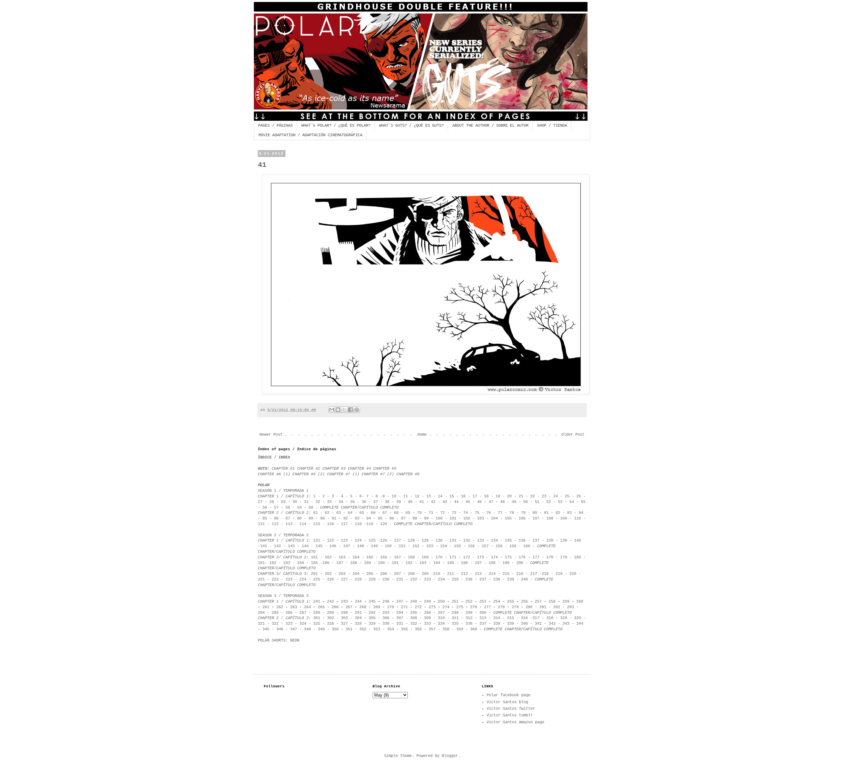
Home (422, 434)
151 (402, 546)
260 (579, 601)
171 (452, 557)
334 (440, 623)
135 (508, 540)
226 (330, 579)
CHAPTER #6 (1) (274, 474)
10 (394, 496)
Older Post (573, 434)
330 (385, 623)
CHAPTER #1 (283, 468)
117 (344, 524)
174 (494, 557)
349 (321, 629)
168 (411, 557)
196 (464, 563)
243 (344, 601)
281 (542, 607)
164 (355, 557)
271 (403, 607)
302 (330, 618)
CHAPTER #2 (309, 468)
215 (505, 574)
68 (396, 513)
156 (471, 546)
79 (523, 513)
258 (552, 601)
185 (314, 563)
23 (544, 496)
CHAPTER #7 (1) (344, 474)
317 (535, 618)
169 (425, 557)
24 (555, 496)
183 (286, 563)
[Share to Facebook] (350, 409)
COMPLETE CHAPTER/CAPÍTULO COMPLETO (359, 507)
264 (307, 607)
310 (441, 618)
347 (293, 629)
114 (302, 524)
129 (425, 540)
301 (316, 618)
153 (429, 546)
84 (581, 513)
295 (413, 613)
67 (383, 513)
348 (307, 629)
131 (452, 540)
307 (399, 618)
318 (549, 618)
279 (515, 607)
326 (330, 623)
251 (455, 601)
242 (330, 601)
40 (410, 502)
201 (314, 574)
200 (519, 563)
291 (358, 613)
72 (442, 513)
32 (318, 502)
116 (330, 524)
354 (390, 629)
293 (385, 613)
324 (302, 623)
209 (425, 574)
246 (385, 601)
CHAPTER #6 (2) (308, 474)
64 (350, 513)
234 (441, 579)
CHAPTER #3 (334, 468)
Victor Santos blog (507, 702)
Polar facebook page (508, 695)
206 (383, 574)
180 (577, 557)
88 (299, 518)
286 (289, 613)
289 (330, 613)
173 (480, 557)
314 (496, 618)
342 (552, 623)
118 (358, 524)
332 (413, 623)
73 (454, 513)
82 (558, 513)
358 (445, 629)
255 (510, 601)
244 (358, 601)
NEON (294, 640)
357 (432, 629)
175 (508, 557)
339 (510, 623)
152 (417, 546)
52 (548, 502)
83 (569, 513)
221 (261, 579)
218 (545, 574)
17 (474, 496)
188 (353, 563)
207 (397, 574)
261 (265, 607)
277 (487, 607)
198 (492, 563)
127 (397, 540)
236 (469, 579)
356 (418, 629)
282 (556, 607)
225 (316, 579)
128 (411, 540)
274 (445, 607)
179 (562, 557)
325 (316, 623)
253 (482, 601)
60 (311, 507)
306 (385, 618)
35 (352, 502)
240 (524, 579)
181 (261, 563)
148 (360, 546)
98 (414, 518)
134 (494, 540)
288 (316, 613)
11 (405, 496)
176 (522, 557)
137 (535, 540)
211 (450, 574)
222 (274, 579)
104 (494, 518)
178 (549, 557)
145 (319, 546)
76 (489, 513)
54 (571, 502)
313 (482, 618)
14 (440, 496)
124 (358, 540)
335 (455, 623)
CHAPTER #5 (384, 468)
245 (372, 601)
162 (328, 557)
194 (436, 563)
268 (362, 607)
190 (381, 563)
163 (342, 557)
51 (537, 502)
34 (341, 502)
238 (496, 579)
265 (321, 607)
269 (376, 607)
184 (300, 563)
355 (404, 629)
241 (316, 601)
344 (579, 623)
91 (334, 518)
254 (496, 601)
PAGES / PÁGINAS (275, 125)
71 (429, 513)
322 (275, 623)
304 (358, 618)
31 (306, 502)
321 (261, 623)
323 (289, 623)
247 (399, 601)
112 (275, 524)
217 (533, 574)
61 (315, 513)
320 (577, 618)
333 (426, 623)
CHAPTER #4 (359, 468)
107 (535, 518)
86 (276, 518)
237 (482, 579)
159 (514, 546)
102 (466, 518)
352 (362, 629)
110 (576, 518)
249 (427, 601)
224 (302, 579)
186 (325, 563)
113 (289, 524)
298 (455, 613)
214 (492, 574)
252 (469, 601)
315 (510, 618)
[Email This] (331, 409)
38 (387, 502)
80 (534, 513)
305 (372, 618)
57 (276, 507)
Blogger (450, 756)
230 (385, 579)
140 (577, 540)
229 (372, 579)
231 (399, 579)
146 (332, 546)
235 (455, 579)
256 (524, 601)
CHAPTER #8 (407, 474)
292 (372, 613)
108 (549, 518)
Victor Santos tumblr (510, 715)
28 (271, 502)
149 (374, 546)
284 (261, 613)
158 (499, 546)
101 (452, 518)
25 (567, 496)
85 (264, 518)
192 (409, 563)
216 (518, 574)
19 (498, 496)
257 (538, 601)
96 (391, 518)
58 (289, 507)
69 (408, 513)
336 (469, 623)
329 (372, 623)
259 (567, 601)
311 (455, 618)
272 (418, 607)
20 (509, 496)
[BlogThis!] (338, 409)
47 (491, 502)
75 (477, 513)
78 (511, 513)
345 (265, 629)
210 (436, 574)
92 (345, 518)
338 (496, 623)
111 (261, 524)
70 (419, 513)
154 (443, 546)
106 (522, 518)
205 (368, 574)
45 (468, 502)
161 (314, 557)
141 (263, 546)
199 (505, 563)
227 (344, 579)
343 (567, 623)
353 (375, 629)
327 (344, 623)
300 (482, 613)
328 (358, 623)
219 (559, 574)
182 (272, 563)
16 (463, 496)
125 (372, 540)
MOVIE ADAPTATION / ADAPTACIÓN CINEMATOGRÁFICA (310, 135)
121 (316, 540)
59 (299, 507)
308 (413, 618)
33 (329, 502)
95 (380, 518)
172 (467, 557)
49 (515, 502)
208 (411, 574)
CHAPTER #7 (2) (378, 474)
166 (383, 557)
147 (346, 546)
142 (277, 546)
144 (305, 546)
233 (427, 579)
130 (439, 540)
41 (421, 502)
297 (441, 613)
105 (508, 518)
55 (583, 502)
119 (369, 524)
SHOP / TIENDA (552, 125)
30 (294, 502)
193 (422, 563)
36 (365, 502)
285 (275, 613)
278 (501, 607)
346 (279, 629)
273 (432, 607)
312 (469, 618)
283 (570, 607)
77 (500, 513)
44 (456, 502)
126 (383, 540)
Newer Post (271, 434)
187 (339, 563)
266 (335, 607)
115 (316, 524)
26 (578, 496)
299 (469, 613)
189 (367, 563)
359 (459, 629)
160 (526, 546)
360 (473, 629)
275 (459, 607)
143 (291, 546)
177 (535, 557)
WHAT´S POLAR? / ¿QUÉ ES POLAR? (336, 125)
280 (529, 607)
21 (521, 496)
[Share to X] (344, 409)
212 (464, 574)
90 (322, 518)
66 (373, 513)
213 (479, 574)
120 (383, 524)
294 (399, 613)
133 (480, 540)
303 (344, 618)
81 (546, 513)
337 (482, 623)
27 (261, 502)
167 (397, 557)
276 (473, 607)
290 (344, 613)
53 (560, 502)
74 (465, 513)
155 (457, 546)
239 (510, 579)
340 (523, 623)
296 (427, 613)
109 (563, 518)
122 (330, 540)
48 (502, 502)
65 (361, 513)
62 (327, 513)
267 (349, 607)
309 (427, 618)
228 (358, 579)
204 (355, 574)
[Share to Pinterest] (356, 409)
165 (371, 557)
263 (293, 607)
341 (538, 623)
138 (549, 540)
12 (417, 496)
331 (399, 623)
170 (439, 557)
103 (480, 518)
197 (478, 563)
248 (413, 601)
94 (368, 518)
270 (391, 607)
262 (279, 607)
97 (403, 518)
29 (283, 502)
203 (342, 574)
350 (335, 629)
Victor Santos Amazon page (515, 722)
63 (338, 513)
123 (344, 540)
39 (398, 502)
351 (347, 629)
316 (524, 618)
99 (426, 518)
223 (289, 579)
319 (563, 618)
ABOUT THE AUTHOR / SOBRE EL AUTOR (490, 125)
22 (532, 496)
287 (302, 613)
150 (388, 546)
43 (444, 502)
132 (466, 540)
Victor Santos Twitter (511, 708)
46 (479, 502)
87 (286, 518)
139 (563, 540)
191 (395, 563)
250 (441, 601)
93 (357, 518)
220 (572, 574)
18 (486, 496)
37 (376, 502)
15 (452, 496)
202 (327, 574)
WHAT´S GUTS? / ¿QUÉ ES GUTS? (411, 125)
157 (485, 546)
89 (311, 518)
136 (522, 540)
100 (439, 518)
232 (413, 579)
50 (525, 502)
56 (264, 507)
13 (428, 496)
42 (434, 502)
